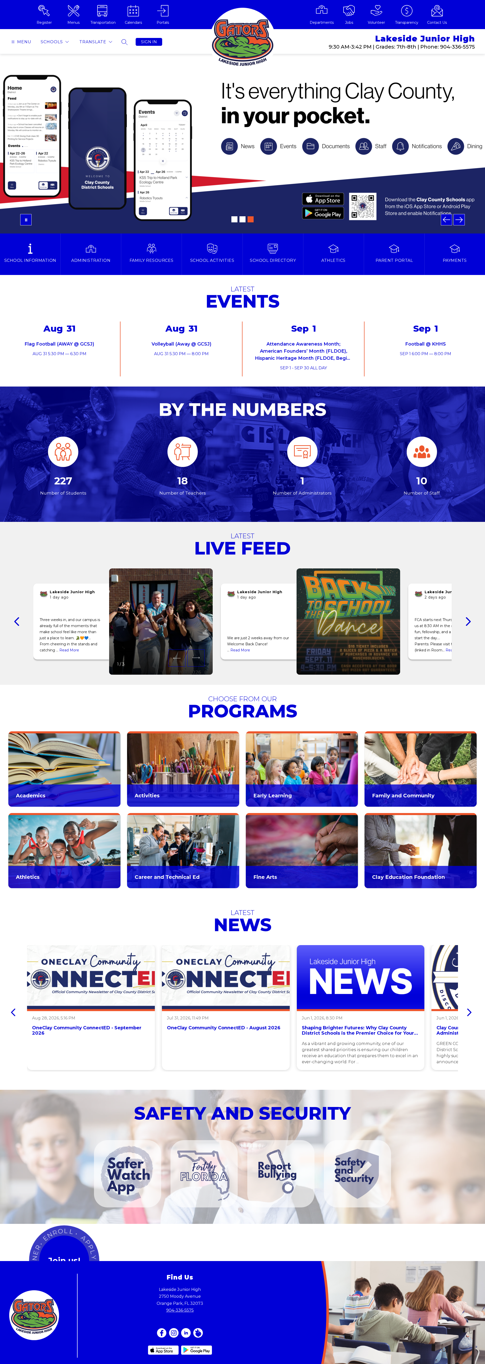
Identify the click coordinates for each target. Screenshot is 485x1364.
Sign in (149, 41)
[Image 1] (234, 219)
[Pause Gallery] (26, 219)
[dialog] (64, 769)
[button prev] (16, 621)
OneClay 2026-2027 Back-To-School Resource (242, 180)
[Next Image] (459, 219)
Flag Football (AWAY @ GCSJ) (59, 344)
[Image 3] (251, 219)
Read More (69, 650)
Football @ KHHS (425, 344)
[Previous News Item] (13, 1012)
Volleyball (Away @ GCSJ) (181, 344)
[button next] (196, 658)
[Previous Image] (446, 219)
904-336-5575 (180, 1310)
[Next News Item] (469, 1012)
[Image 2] (242, 219)
